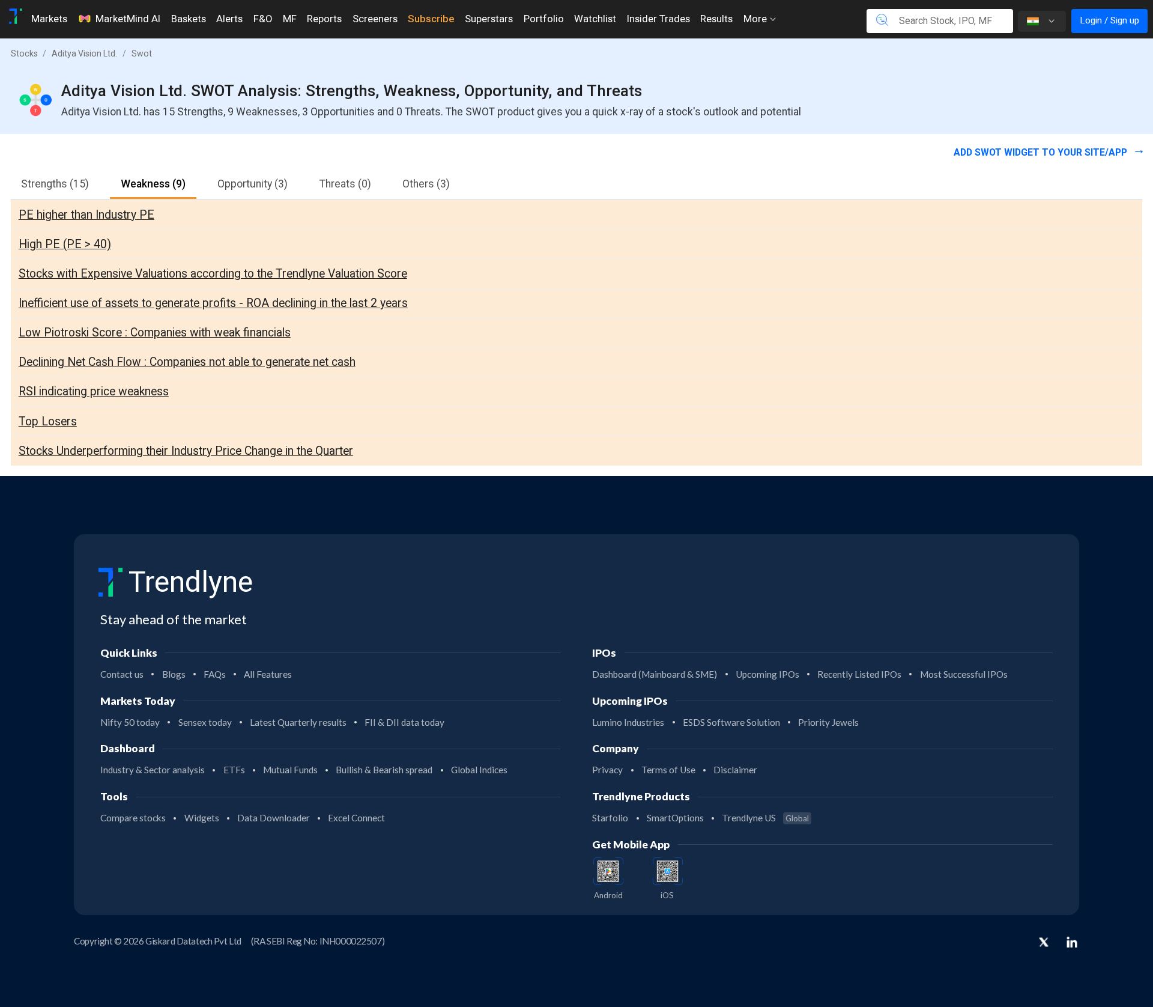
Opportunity (252, 184)
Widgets (201, 817)
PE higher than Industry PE (86, 215)
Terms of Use (668, 769)
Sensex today (205, 722)
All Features (268, 674)
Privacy (607, 769)
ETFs (234, 769)
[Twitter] (1044, 943)
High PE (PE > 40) (65, 244)
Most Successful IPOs (964, 674)
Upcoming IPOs (767, 674)
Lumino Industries (628, 722)
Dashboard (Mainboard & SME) (654, 674)
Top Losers (48, 421)
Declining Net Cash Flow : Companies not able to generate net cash (187, 362)
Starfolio (610, 817)
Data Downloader (273, 817)
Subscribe (431, 19)
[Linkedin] (1072, 942)
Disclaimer (735, 769)
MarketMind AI (127, 19)
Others (426, 184)
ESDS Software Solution (731, 722)
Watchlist (595, 19)
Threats (345, 184)
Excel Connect (356, 817)
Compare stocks (133, 817)
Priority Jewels (828, 722)
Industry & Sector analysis (152, 769)
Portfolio (544, 19)
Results (716, 19)
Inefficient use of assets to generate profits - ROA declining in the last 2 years (213, 303)
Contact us (122, 674)
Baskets (188, 19)
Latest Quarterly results (298, 722)
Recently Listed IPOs (859, 674)
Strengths (55, 184)
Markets (49, 19)
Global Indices (479, 769)
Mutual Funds (290, 769)
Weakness (153, 184)
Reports (324, 19)
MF (290, 19)
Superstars (489, 19)
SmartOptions (675, 817)
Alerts (229, 19)
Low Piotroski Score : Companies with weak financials (155, 332)
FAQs (215, 674)
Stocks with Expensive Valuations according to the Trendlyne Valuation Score (213, 274)
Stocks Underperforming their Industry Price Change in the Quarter (186, 451)
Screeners (375, 19)
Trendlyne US (765, 817)
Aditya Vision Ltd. (84, 53)
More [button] (756, 19)
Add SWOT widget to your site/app (1042, 152)
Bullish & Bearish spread (384, 769)
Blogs (174, 674)
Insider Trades (658, 19)
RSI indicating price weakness (94, 391)
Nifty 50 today (130, 722)
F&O (262, 19)
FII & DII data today (404, 722)
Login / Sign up (1109, 20)
